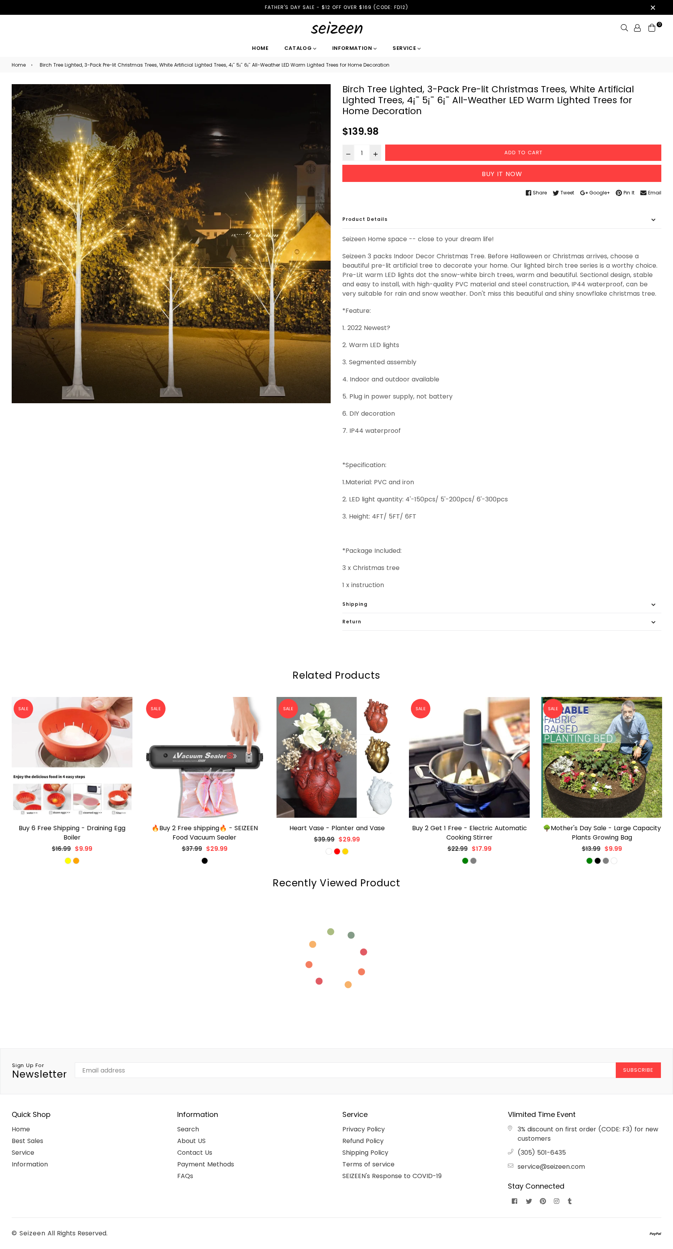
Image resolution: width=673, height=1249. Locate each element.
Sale (23, 709)
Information (353, 48)
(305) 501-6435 (542, 1152)
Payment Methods (205, 1164)
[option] (171, 243)
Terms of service (368, 1164)
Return (351, 621)
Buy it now (502, 173)
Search (188, 1129)
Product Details (365, 219)
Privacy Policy (363, 1129)
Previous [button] (6, 785)
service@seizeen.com (551, 1166)
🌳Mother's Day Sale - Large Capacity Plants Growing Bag (602, 833)
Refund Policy (363, 1140)
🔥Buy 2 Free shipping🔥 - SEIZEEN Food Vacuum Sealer (205, 833)
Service (405, 48)
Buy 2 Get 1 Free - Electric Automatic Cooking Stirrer (469, 833)
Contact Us (194, 1152)
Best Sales (27, 1140)
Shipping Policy (365, 1152)
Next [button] (667, 785)
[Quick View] (123, 715)
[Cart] (651, 27)
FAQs (185, 1175)
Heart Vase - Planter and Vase (337, 828)
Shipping (355, 604)
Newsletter (39, 1071)
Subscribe (638, 1070)
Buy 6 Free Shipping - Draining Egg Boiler (72, 833)
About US (191, 1140)
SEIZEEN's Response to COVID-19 (392, 1175)
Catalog (298, 48)
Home (260, 48)
